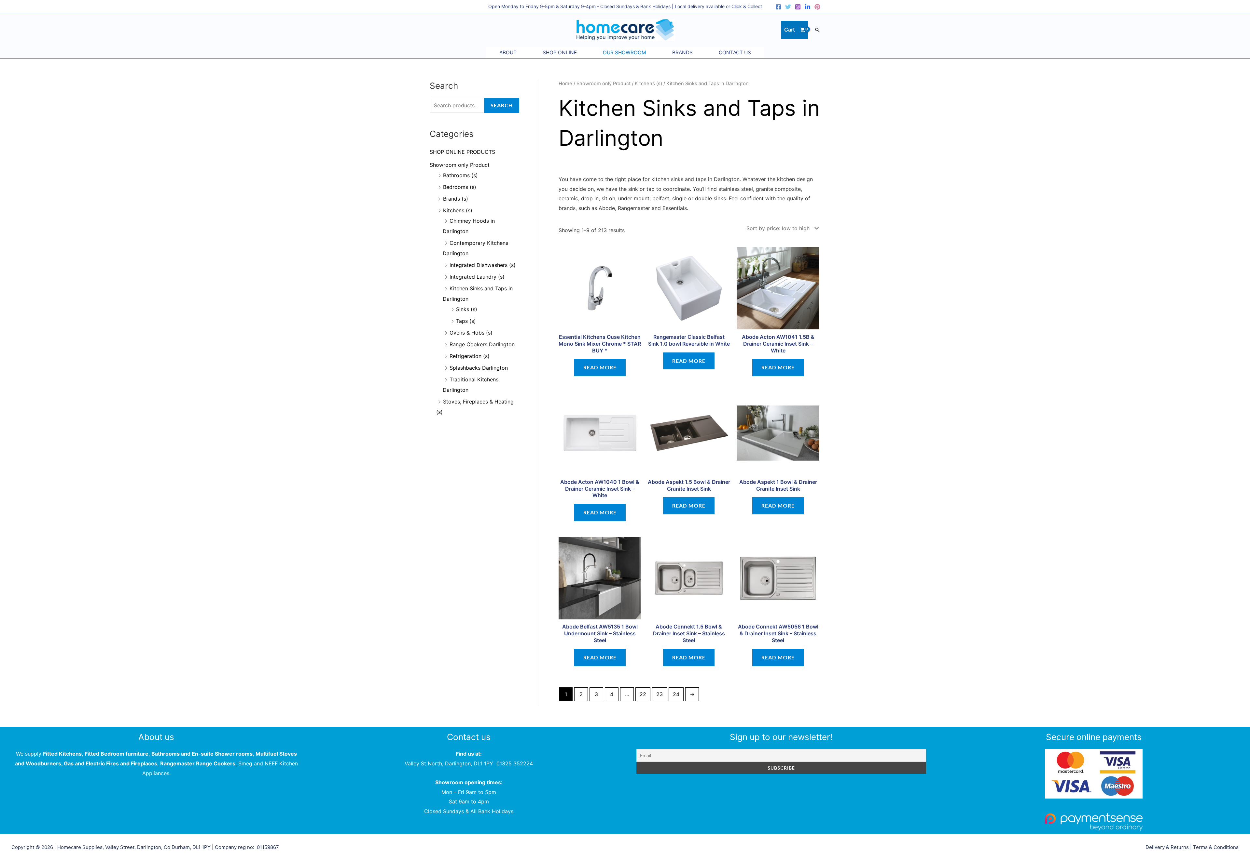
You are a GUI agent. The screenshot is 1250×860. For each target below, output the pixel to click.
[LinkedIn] (808, 7)
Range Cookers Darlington (482, 344)
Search (502, 105)
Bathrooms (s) (460, 175)
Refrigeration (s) (470, 356)
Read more (600, 367)
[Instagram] (798, 7)
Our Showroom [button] (624, 52)
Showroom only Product (460, 165)
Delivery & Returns (1167, 847)
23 (659, 694)
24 (676, 694)
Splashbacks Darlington (479, 367)
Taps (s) (466, 321)
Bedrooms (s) (459, 187)
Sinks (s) (466, 309)
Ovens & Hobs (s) (471, 332)
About (508, 52)
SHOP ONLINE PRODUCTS (462, 152)
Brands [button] (682, 52)
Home (565, 83)
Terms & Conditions (1216, 847)
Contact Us (735, 52)
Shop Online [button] (560, 52)
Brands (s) (455, 198)
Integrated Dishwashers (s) (483, 265)
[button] (817, 30)
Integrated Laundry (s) (477, 276)
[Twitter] (788, 7)
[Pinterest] (817, 7)
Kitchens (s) (457, 210)
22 (643, 694)
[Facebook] (778, 7)
